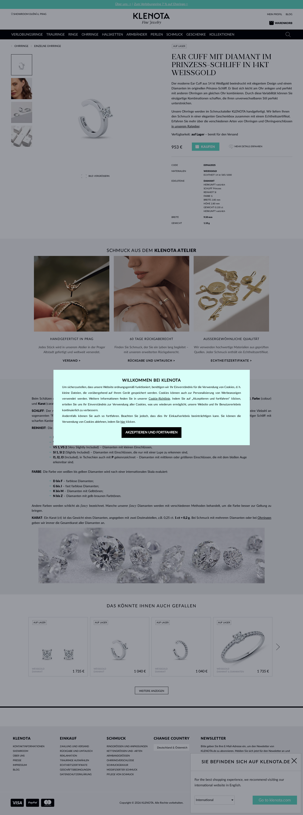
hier (122, 422)
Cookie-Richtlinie (159, 398)
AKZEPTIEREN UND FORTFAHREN (151, 432)
